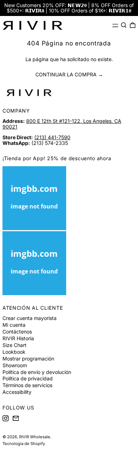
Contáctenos (17, 332)
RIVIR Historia (18, 338)
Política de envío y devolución (36, 372)
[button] (124, 25)
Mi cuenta (13, 325)
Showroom (14, 365)
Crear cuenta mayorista (29, 318)
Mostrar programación (28, 358)
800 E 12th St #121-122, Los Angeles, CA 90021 (61, 123)
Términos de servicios (27, 385)
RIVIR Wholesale (34, 436)
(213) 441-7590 (52, 137)
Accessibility (16, 392)
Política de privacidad (27, 378)
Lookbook (13, 352)
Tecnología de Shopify (23, 443)
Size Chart (14, 345)
